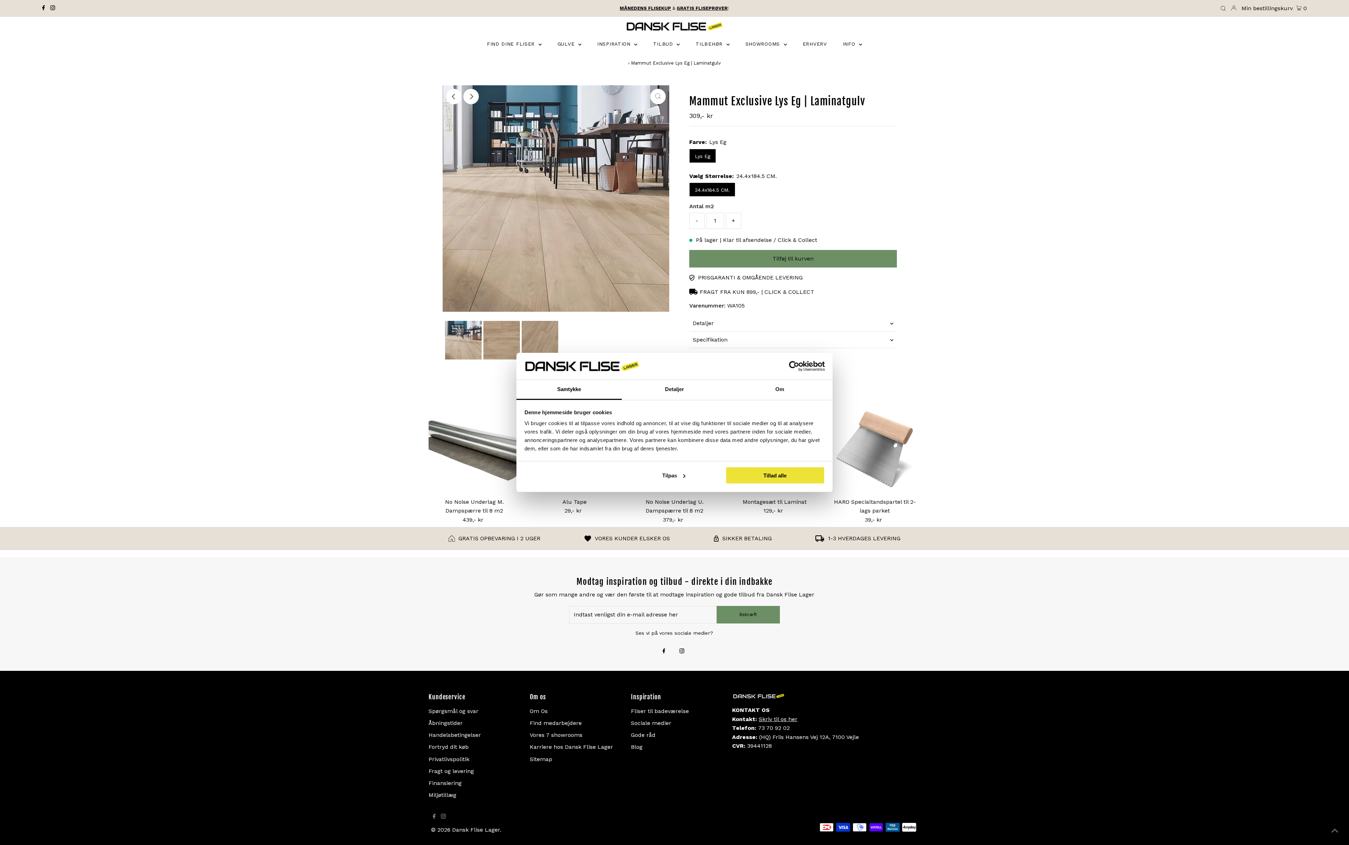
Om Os (539, 711)
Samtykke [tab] (569, 389)
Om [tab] (779, 389)
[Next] (471, 96)
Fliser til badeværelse (660, 711)
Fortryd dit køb (449, 747)
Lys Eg (702, 156)
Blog (637, 747)
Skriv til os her (778, 719)
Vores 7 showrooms (556, 735)
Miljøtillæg (442, 795)
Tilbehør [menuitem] (710, 44)
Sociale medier (651, 723)
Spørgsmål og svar (453, 711)
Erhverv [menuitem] (815, 44)
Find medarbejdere (556, 723)
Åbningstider (446, 723)
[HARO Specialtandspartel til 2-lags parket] (874, 449)
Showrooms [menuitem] (763, 44)
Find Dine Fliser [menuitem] (512, 44)
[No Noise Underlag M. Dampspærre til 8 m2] (474, 449)
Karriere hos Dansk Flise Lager (571, 747)
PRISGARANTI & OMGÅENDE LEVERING (750, 277)
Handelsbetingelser (455, 735)
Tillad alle (775, 475)
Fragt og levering (451, 771)
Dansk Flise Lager (476, 829)
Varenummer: (707, 305)
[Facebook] (43, 8)
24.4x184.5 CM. (712, 190)
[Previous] (454, 96)
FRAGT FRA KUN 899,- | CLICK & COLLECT (757, 292)
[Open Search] (1223, 9)
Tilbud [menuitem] (664, 44)
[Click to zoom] (658, 96)
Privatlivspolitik (449, 759)
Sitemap (541, 759)
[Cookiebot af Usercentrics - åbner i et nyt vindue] (794, 366)
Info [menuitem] (850, 44)
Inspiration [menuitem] (614, 44)
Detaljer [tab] (674, 389)
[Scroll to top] (1335, 831)
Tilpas (669, 475)
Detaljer (703, 323)
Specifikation (710, 339)
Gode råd (643, 735)
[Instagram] (52, 8)
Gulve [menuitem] (567, 44)
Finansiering (445, 783)
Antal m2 (701, 206)
